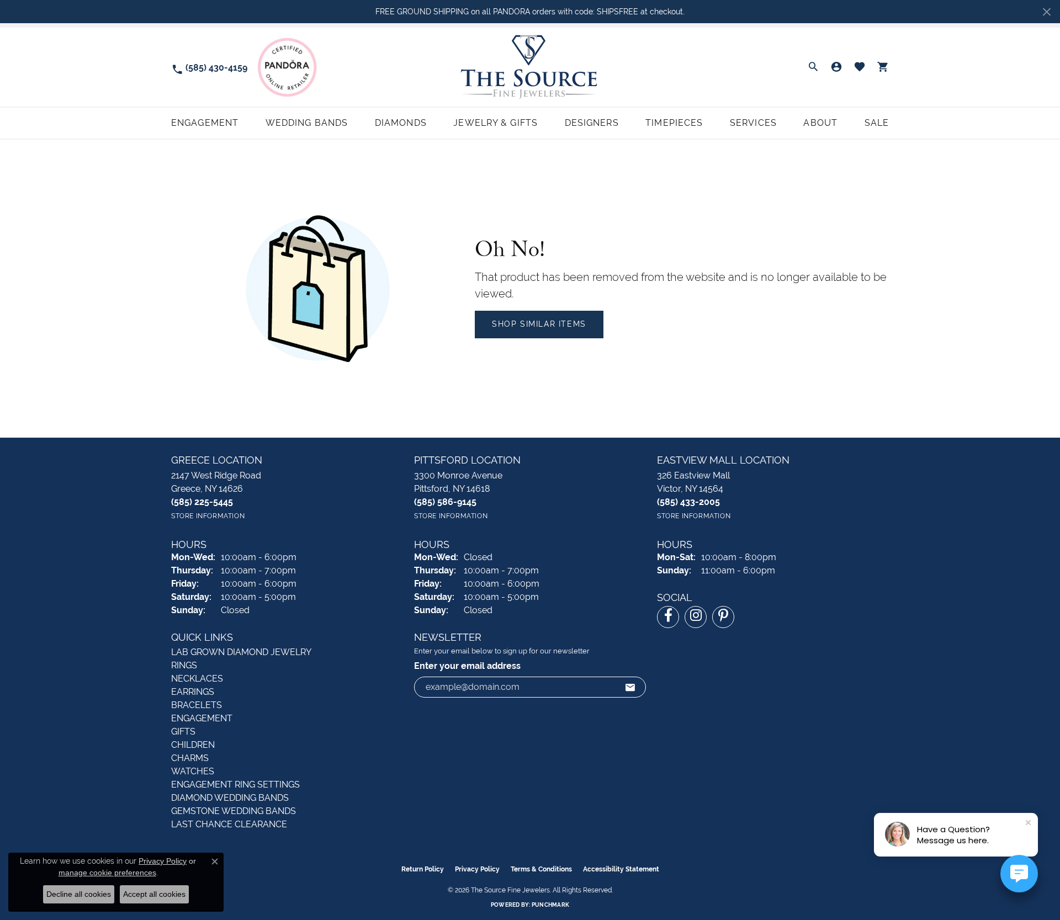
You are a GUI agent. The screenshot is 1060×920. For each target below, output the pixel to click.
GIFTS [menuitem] (183, 731)
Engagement (205, 123)
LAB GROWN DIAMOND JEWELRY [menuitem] (241, 652)
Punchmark (550, 905)
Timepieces (674, 123)
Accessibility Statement (621, 869)
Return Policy (422, 869)
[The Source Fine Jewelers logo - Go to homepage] (529, 67)
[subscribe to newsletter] (630, 687)
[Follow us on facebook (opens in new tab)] (668, 617)
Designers (592, 123)
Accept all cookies (154, 894)
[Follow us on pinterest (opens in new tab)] (723, 617)
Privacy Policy (477, 869)
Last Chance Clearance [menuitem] (229, 824)
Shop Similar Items (539, 324)
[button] (813, 67)
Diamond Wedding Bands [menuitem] (230, 798)
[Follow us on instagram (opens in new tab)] (696, 617)
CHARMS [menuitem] (190, 758)
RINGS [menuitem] (184, 665)
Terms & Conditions (541, 869)
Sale (877, 123)
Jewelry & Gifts (495, 123)
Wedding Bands (307, 123)
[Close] (1046, 12)
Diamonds (401, 123)
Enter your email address (467, 666)
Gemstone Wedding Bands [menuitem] (233, 811)
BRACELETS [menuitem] (196, 705)
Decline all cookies (78, 894)
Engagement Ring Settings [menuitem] (235, 784)
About (820, 123)
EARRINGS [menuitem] (192, 692)
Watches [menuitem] (192, 771)
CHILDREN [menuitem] (193, 745)
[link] (209, 67)
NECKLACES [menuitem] (197, 678)
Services (753, 123)
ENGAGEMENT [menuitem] (201, 718)
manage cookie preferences (107, 872)
